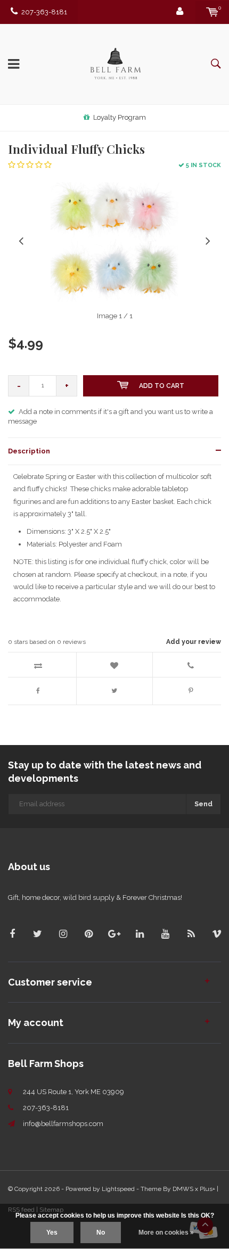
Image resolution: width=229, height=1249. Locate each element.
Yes (52, 1232)
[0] (212, 12)
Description (29, 451)
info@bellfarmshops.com (63, 1124)
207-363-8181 (44, 12)
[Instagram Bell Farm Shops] (63, 934)
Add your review (193, 642)
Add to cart (161, 386)
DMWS (183, 1189)
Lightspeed (118, 1189)
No (100, 1232)
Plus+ (207, 1189)
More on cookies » (166, 1232)
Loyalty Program (119, 117)
